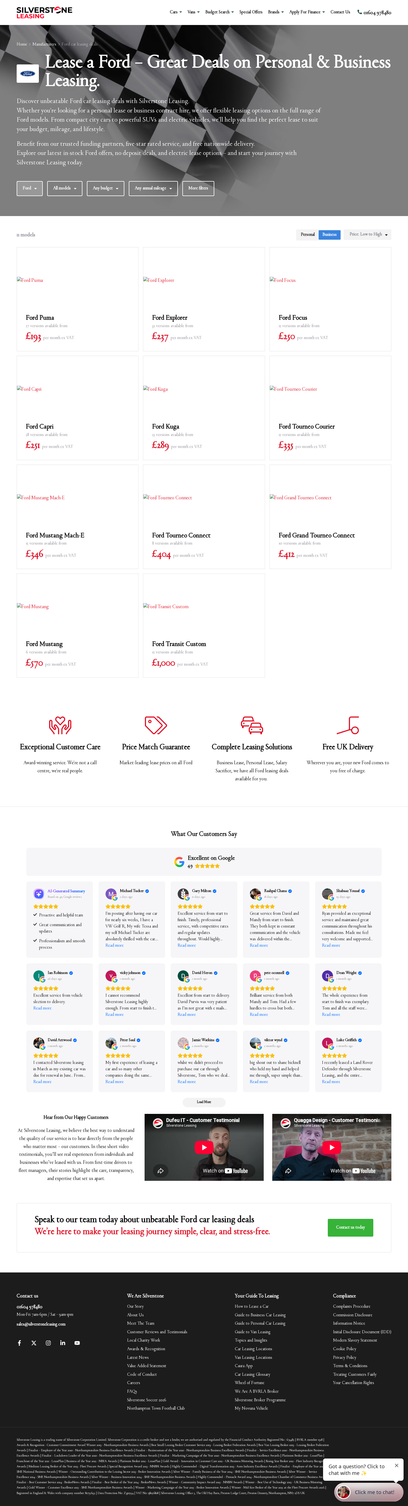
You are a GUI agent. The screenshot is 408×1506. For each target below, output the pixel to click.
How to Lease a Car (252, 1306)
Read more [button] (114, 945)
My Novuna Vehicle (251, 1408)
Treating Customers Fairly (355, 1374)
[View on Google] (111, 893)
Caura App (244, 1366)
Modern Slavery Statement (355, 1340)
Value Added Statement (146, 1366)
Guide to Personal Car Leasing (260, 1323)
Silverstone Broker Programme (260, 1400)
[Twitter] (34, 1344)
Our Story (135, 1306)
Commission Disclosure (352, 1315)
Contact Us (340, 12)
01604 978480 (29, 1307)
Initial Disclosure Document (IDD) (362, 1332)
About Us (135, 1315)
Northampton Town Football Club (156, 1408)
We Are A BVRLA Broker (257, 1391)
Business (330, 234)
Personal (308, 234)
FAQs (132, 1391)
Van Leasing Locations (253, 1357)
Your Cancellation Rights (353, 1383)
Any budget (103, 188)
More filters (198, 188)
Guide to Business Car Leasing (260, 1315)
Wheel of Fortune (250, 1383)
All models (62, 188)
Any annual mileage (150, 188)
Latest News (138, 1357)
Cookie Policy (344, 1349)
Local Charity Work (143, 1340)
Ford (27, 188)
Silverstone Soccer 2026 (146, 1400)
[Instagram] (48, 1344)
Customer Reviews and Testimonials (157, 1332)
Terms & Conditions (350, 1366)
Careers (133, 1383)
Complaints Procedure (352, 1306)
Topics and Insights (251, 1340)
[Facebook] (19, 1344)
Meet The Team (140, 1323)
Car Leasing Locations (253, 1349)
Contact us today (350, 1227)
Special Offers (251, 12)
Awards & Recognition (146, 1349)
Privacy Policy (344, 1357)
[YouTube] (77, 1344)
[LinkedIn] (63, 1344)
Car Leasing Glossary (252, 1374)
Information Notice (349, 1323)
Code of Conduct (142, 1374)
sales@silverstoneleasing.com (41, 1324)
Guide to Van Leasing (253, 1332)
